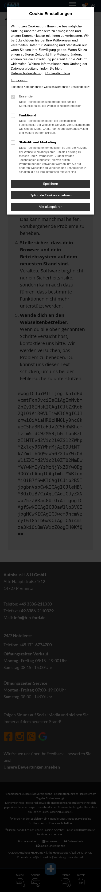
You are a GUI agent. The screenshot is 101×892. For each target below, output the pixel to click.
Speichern (50, 184)
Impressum (19, 80)
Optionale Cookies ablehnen (51, 195)
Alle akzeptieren (50, 206)
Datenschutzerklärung (27, 73)
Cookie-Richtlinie (57, 73)
